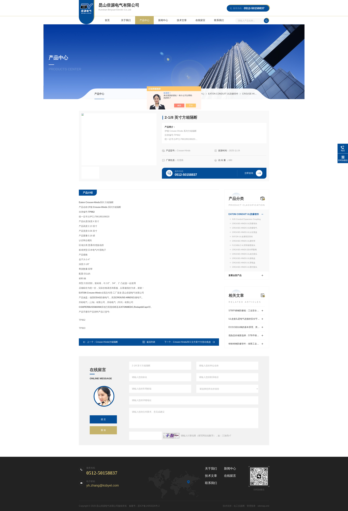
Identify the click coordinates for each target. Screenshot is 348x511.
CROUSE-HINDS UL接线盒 (243, 258)
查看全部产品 (235, 275)
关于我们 (126, 20)
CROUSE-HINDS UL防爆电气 (256, 94)
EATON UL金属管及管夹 (242, 236)
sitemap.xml (263, 506)
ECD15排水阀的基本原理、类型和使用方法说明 (247, 327)
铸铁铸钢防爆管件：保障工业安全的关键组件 (247, 344)
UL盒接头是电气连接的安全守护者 (245, 319)
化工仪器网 (239, 506)
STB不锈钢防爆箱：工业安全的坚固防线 (247, 310)
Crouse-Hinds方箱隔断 (107, 342)
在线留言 (200, 20)
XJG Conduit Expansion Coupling (246, 219)
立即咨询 (248, 173)
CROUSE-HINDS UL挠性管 (243, 241)
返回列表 (151, 342)
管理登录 (251, 506)
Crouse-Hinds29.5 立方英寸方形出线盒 (192, 342)
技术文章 (182, 20)
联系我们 (219, 20)
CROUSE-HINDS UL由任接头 (244, 254)
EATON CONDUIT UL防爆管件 (223, 94)
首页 (107, 20)
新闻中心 (163, 20)
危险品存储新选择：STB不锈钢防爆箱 (247, 335)
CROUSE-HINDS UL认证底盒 (244, 232)
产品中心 (144, 20)
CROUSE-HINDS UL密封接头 (244, 267)
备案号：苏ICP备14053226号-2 (144, 506)
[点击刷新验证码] (171, 435)
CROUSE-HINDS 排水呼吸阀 (244, 249)
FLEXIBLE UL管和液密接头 (243, 245)
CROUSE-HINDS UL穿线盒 (243, 263)
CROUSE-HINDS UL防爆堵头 (244, 223)
